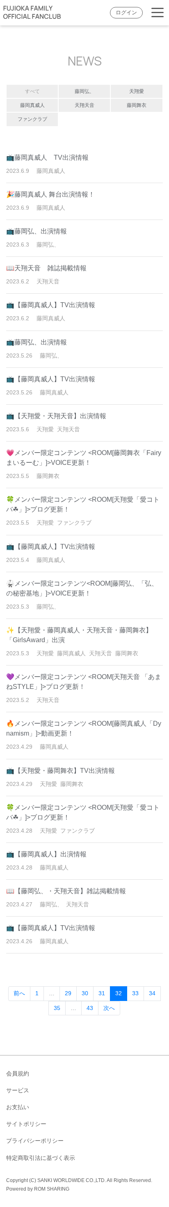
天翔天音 (84, 105)
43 (90, 1008)
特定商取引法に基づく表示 (40, 1158)
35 (57, 1008)
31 (101, 993)
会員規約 (17, 1073)
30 (85, 993)
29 (68, 993)
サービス (17, 1090)
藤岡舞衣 (136, 105)
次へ (109, 1008)
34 (152, 993)
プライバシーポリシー (35, 1140)
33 (135, 993)
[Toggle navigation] (157, 13)
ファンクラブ (32, 119)
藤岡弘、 (84, 91)
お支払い (17, 1107)
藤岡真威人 (32, 105)
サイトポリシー (26, 1124)
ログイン (126, 13)
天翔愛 (136, 91)
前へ (19, 993)
